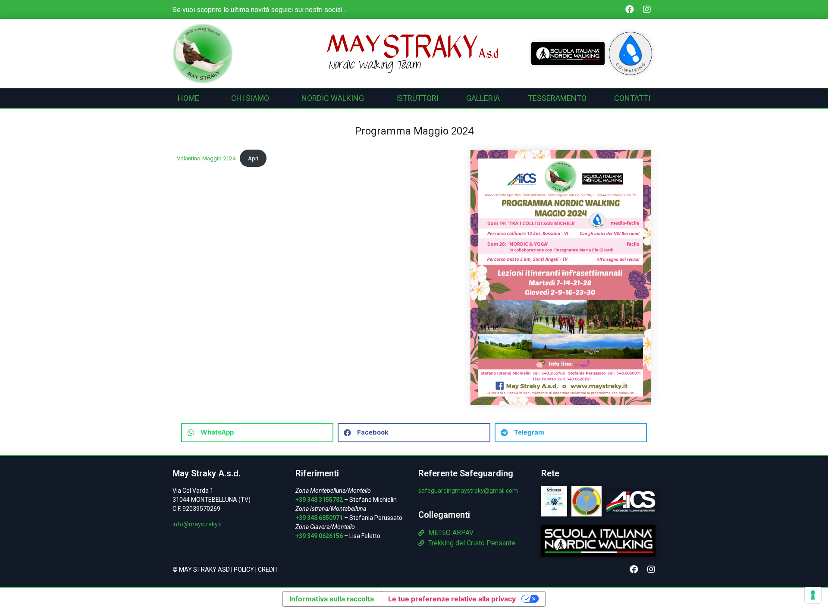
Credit (268, 569)
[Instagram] (647, 9)
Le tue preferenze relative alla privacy (452, 598)
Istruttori (417, 98)
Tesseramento (557, 98)
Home (188, 98)
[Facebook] (629, 9)
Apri (253, 158)
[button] (257, 432)
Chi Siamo (250, 98)
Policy (244, 569)
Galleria (483, 98)
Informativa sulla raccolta (331, 598)
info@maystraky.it (197, 524)
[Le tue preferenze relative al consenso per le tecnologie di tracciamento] (813, 595)
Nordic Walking (332, 98)
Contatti (632, 98)
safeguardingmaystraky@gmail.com (468, 490)
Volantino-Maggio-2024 (206, 158)
